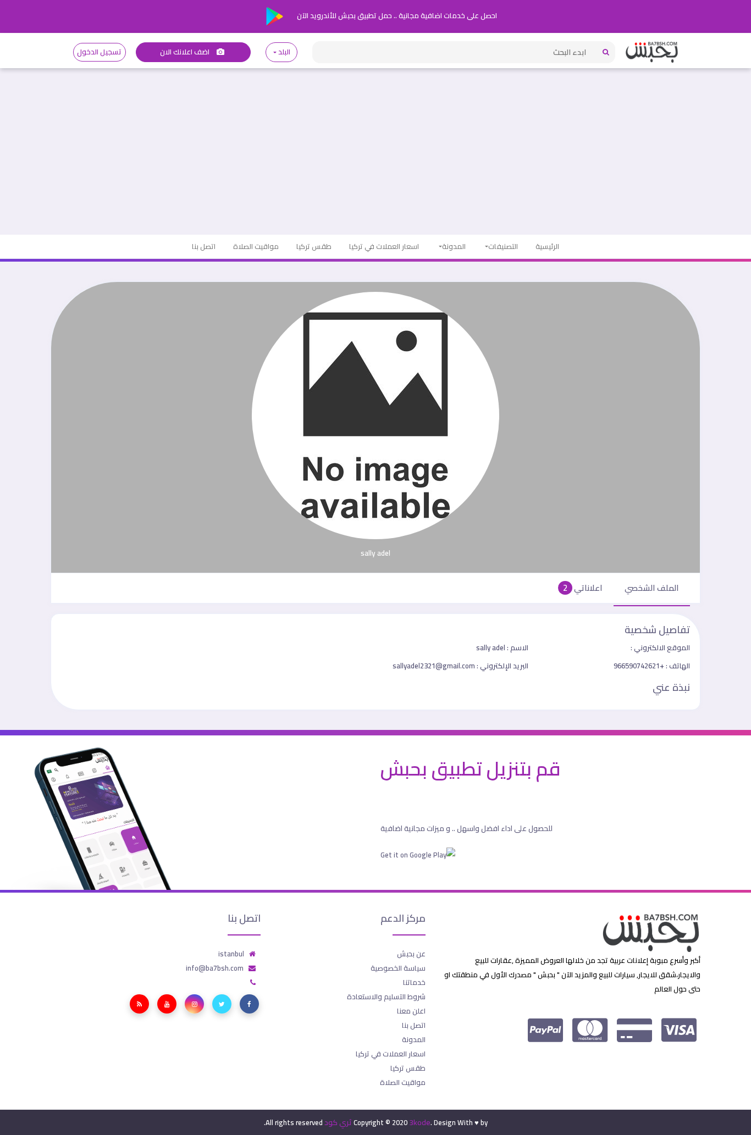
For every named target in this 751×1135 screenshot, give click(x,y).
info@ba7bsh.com (215, 968)
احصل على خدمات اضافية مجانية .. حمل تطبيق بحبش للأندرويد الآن (396, 15)
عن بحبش (411, 953)
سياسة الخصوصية (398, 968)
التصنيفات (503, 246)
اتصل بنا (204, 246)
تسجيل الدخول (99, 52)
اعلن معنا (411, 1010)
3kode (419, 1122)
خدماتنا (414, 982)
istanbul (231, 953)
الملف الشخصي (652, 588)
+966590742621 (652, 665)
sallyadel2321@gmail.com (460, 665)
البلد (284, 52)
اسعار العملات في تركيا (384, 246)
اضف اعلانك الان (186, 52)
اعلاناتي (583, 588)
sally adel (502, 647)
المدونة (454, 246)
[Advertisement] (375, 152)
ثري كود (338, 1122)
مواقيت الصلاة (256, 246)
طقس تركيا (314, 246)
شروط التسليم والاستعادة (386, 996)
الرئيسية (547, 246)
